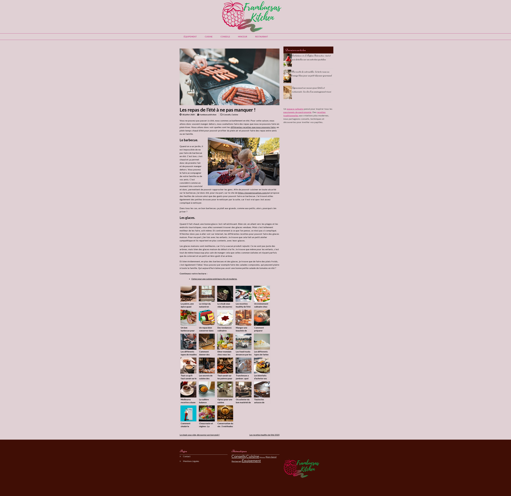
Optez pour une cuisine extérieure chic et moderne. (214, 279)
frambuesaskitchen (207, 114)
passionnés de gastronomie (297, 112)
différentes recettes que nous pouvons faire (253, 127)
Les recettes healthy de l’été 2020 (264, 435)
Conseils (225, 36)
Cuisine (209, 36)
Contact (186, 456)
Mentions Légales (191, 461)
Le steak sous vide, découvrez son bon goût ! (200, 435)
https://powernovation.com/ (252, 192)
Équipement (190, 36)
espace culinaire (295, 109)
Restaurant (261, 36)
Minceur (242, 36)
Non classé (271, 457)
